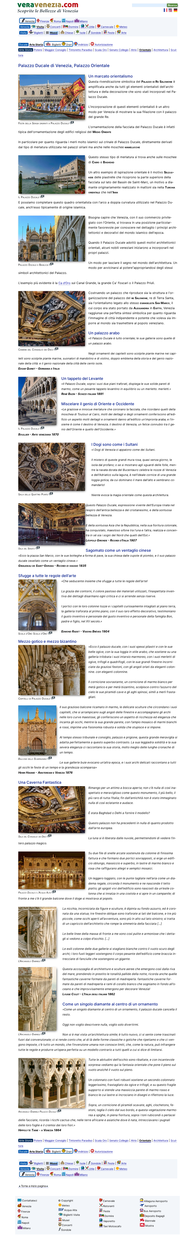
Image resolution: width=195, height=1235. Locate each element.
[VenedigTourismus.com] (175, 10)
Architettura (160, 49)
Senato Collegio (119, 49)
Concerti (55, 26)
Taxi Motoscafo (112, 1226)
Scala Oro (101, 49)
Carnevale (107, 26)
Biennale (150, 1220)
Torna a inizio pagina (33, 1186)
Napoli (70, 21)
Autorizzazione (104, 44)
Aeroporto (151, 1205)
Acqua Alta (70, 1210)
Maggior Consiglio (55, 49)
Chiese (69, 32)
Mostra (149, 1225)
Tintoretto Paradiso (80, 49)
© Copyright (65, 1200)
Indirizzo (83, 44)
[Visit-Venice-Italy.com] (171, 10)
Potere (38, 49)
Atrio (134, 49)
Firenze (44, 21)
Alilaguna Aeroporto (156, 1201)
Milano (84, 21)
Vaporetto (109, 1221)
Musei (66, 1220)
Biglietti (38, 32)
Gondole (96, 32)
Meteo (123, 26)
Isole (83, 32)
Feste (111, 32)
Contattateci (29, 1200)
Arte (123, 32)
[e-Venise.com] (166, 10)
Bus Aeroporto (152, 1211)
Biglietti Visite (72, 1214)
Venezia (26, 1206)
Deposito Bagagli (155, 1215)
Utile (91, 26)
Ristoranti (108, 1206)
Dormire (73, 26)
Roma (57, 21)
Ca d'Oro (64, 283)
